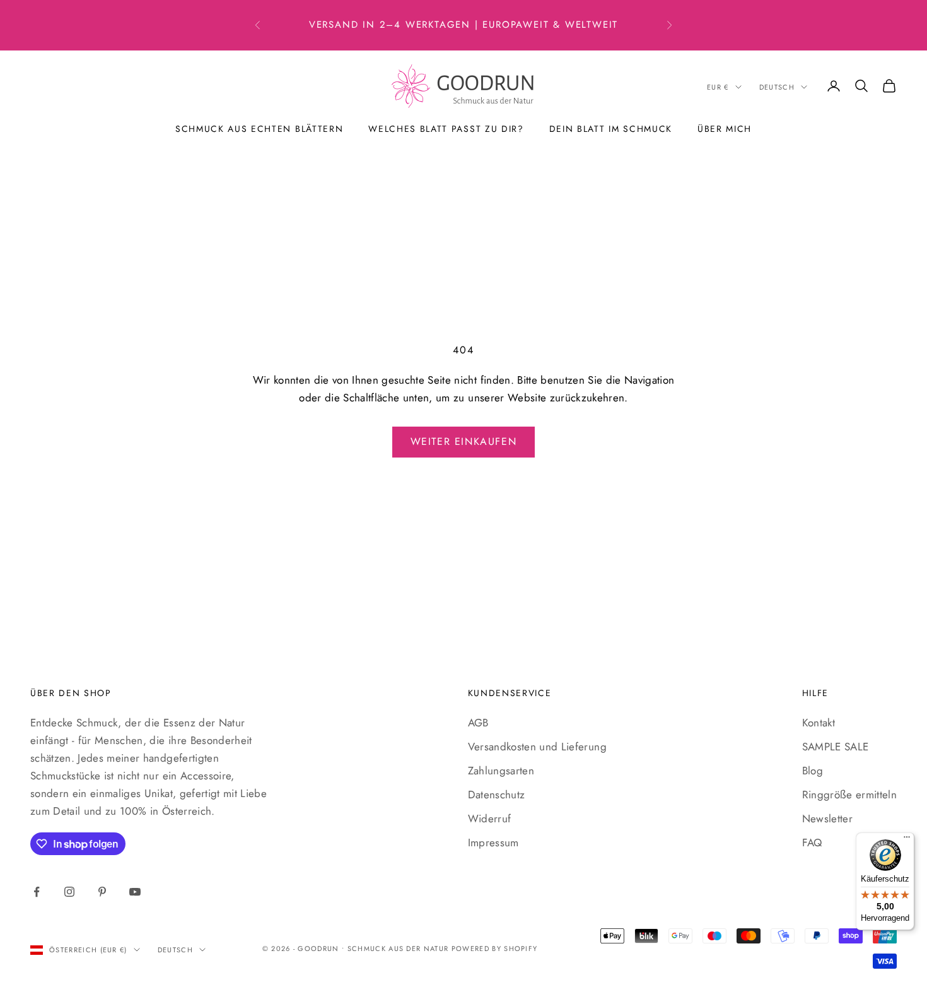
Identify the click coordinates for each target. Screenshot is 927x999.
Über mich (724, 128)
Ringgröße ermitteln (849, 794)
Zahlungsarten (501, 770)
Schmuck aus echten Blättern (259, 128)
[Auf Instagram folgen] (69, 891)
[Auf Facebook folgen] (36, 891)
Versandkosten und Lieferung (537, 746)
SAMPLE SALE (835, 746)
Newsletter (827, 818)
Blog (812, 770)
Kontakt (818, 722)
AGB (478, 722)
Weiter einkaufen (464, 441)
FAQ (812, 842)
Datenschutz (496, 794)
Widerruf (489, 818)
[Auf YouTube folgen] (135, 891)
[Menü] (906, 840)
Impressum (493, 842)
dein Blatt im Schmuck (610, 128)
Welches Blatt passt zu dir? (445, 128)
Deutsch (777, 87)
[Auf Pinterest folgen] (102, 891)
